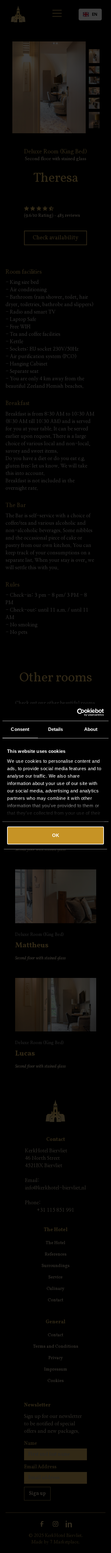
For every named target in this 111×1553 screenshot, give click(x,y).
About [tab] (91, 729)
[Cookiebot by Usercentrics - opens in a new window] (78, 712)
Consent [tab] (20, 729)
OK (55, 835)
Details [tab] (55, 729)
